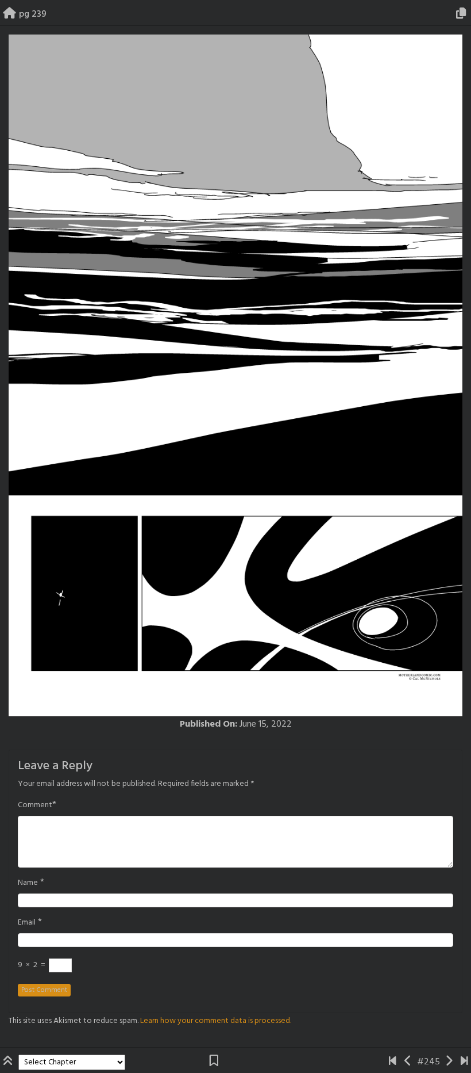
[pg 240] (448, 1062)
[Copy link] (463, 14)
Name (28, 883)
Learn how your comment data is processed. (215, 1021)
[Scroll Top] (9, 1062)
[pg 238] (408, 1062)
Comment (35, 805)
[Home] (9, 14)
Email (27, 923)
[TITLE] (392, 1062)
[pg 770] (464, 1062)
